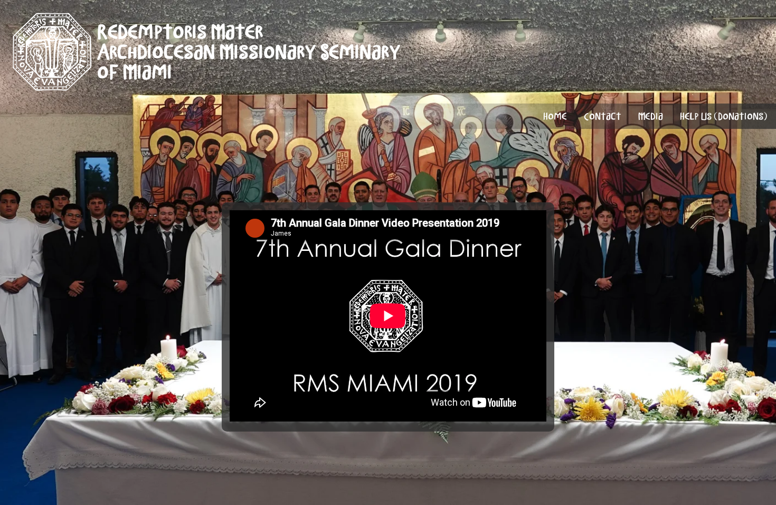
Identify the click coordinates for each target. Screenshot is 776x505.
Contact (602, 116)
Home (555, 116)
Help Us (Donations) (724, 116)
